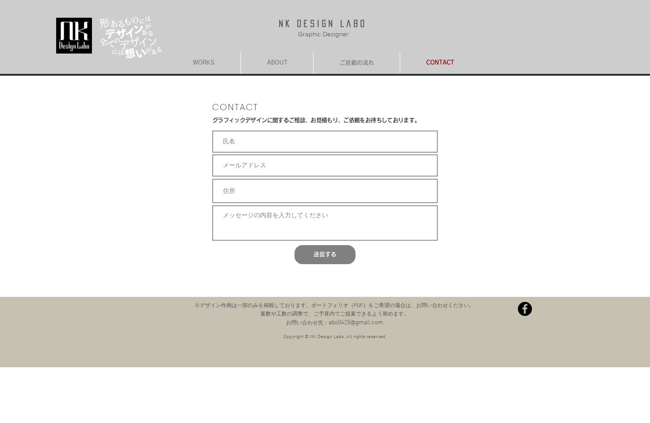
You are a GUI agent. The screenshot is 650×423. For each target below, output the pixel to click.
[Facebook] (525, 309)
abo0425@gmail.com (356, 323)
